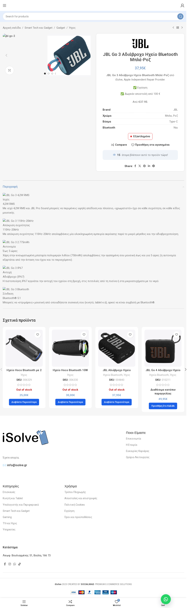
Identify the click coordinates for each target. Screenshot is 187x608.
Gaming (7, 517)
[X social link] (139, 166)
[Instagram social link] (9, 564)
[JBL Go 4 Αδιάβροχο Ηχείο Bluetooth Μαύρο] (163, 348)
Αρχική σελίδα (12, 27)
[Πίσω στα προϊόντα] (177, 28)
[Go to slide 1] (45, 73)
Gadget (60, 27)
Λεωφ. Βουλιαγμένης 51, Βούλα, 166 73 (27, 555)
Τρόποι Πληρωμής (75, 492)
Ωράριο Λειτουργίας (138, 457)
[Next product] (182, 28)
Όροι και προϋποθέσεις (78, 517)
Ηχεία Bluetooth (113, 374)
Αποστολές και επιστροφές (80, 498)
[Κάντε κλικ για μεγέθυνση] (9, 70)
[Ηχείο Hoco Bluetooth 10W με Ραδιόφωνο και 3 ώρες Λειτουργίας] (70, 348)
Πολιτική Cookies (74, 504)
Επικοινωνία (133, 438)
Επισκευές (9, 492)
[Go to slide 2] (48, 73)
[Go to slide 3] (52, 73)
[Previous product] (173, 28)
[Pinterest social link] (144, 166)
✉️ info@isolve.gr (15, 465)
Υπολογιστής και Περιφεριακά (21, 504)
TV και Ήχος (10, 523)
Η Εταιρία (131, 444)
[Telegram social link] (153, 166)
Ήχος (72, 27)
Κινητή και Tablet (13, 498)
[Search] (180, 16)
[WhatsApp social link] (14, 564)
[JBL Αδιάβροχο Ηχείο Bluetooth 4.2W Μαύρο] (116, 348)
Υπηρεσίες (9, 529)
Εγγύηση (69, 510)
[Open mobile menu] (4, 5)
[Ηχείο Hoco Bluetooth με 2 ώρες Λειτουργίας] (24, 348)
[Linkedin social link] (149, 166)
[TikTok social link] (19, 564)
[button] (6, 55)
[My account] (182, 5)
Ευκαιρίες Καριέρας (137, 451)
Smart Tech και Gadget (38, 27)
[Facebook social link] (135, 166)
